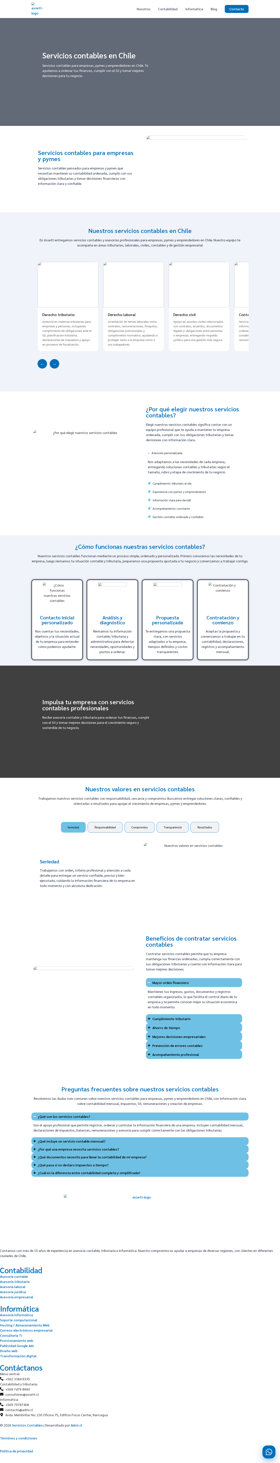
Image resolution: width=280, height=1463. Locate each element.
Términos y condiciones (18, 1438)
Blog (214, 9)
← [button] (42, 363)
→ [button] (54, 363)
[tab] (73, 827)
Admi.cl (76, 1425)
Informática (194, 9)
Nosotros (143, 9)
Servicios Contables (27, 1425)
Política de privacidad (16, 1451)
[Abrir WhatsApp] (268, 1452)
